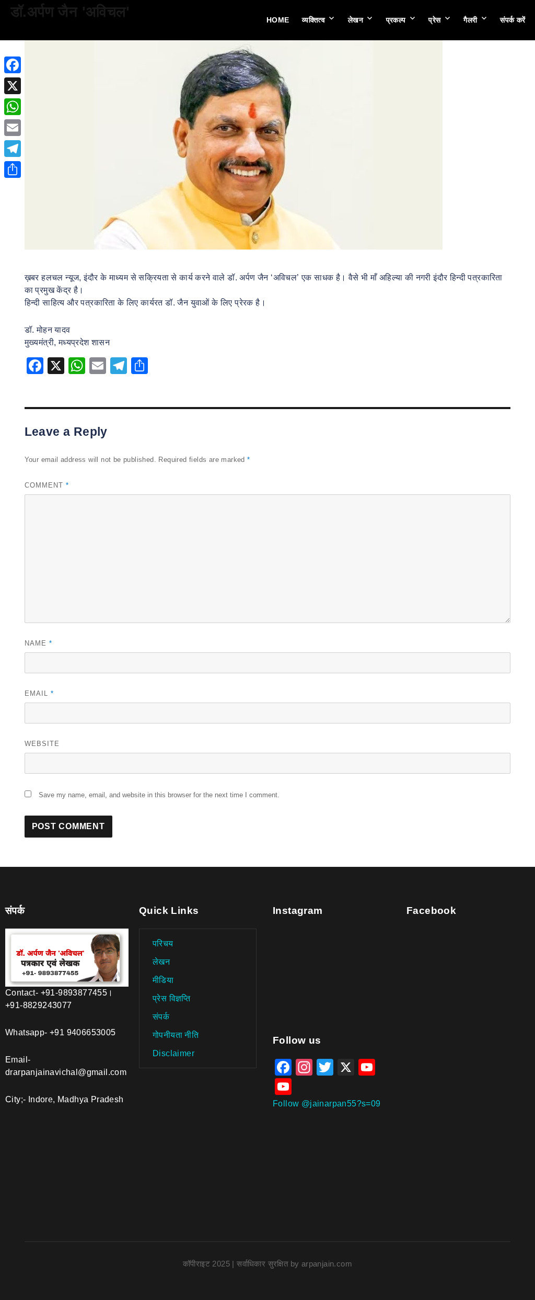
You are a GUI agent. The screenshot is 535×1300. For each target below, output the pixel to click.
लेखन (355, 20)
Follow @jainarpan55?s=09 (327, 1103)
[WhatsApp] (12, 106)
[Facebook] (12, 64)
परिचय (163, 943)
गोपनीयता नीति (176, 1035)
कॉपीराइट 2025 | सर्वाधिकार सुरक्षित (236, 1263)
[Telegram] (12, 148)
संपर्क (161, 1016)
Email (39, 693)
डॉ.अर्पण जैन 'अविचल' (70, 12)
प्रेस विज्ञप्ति (172, 998)
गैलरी (470, 20)
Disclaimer (173, 1053)
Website (42, 744)
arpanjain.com (326, 1263)
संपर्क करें (512, 20)
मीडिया (163, 980)
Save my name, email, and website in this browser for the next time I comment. (159, 795)
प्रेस (434, 20)
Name (38, 643)
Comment (47, 485)
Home (277, 20)
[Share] (12, 169)
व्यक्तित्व (313, 20)
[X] (12, 85)
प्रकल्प (396, 20)
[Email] (12, 127)
